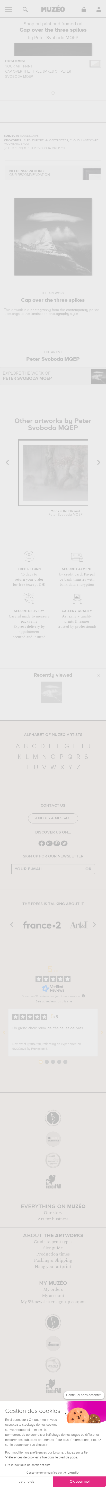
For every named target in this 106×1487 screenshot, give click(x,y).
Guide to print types (53, 1242)
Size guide (53, 1248)
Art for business (53, 1219)
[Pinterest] (56, 845)
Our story (53, 1212)
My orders (53, 1289)
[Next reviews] (101, 1032)
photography (40, 310)
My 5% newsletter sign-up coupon (53, 1302)
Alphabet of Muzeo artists (53, 734)
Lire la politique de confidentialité (27, 1465)
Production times (53, 1254)
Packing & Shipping (53, 1260)
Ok (88, 869)
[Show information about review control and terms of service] (83, 996)
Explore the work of (27, 376)
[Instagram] (49, 845)
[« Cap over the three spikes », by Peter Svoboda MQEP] (51, 692)
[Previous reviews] (4, 1032)
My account (53, 1295)
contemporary (77, 310)
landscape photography (50, 314)
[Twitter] (64, 845)
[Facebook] (42, 845)
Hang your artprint (53, 1266)
